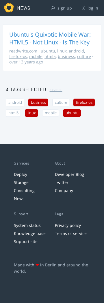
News (19, 198)
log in (92, 8)
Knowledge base (30, 233)
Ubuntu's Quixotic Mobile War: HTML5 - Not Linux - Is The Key (50, 38)
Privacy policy (68, 225)
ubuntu (48, 51)
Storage (21, 182)
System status (27, 225)
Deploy (20, 174)
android (76, 51)
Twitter (61, 182)
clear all (56, 89)
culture (84, 56)
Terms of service (71, 233)
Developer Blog (69, 174)
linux (62, 51)
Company (64, 190)
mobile (35, 56)
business (66, 56)
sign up (64, 8)
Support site (26, 241)
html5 (50, 56)
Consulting (24, 190)
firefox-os (18, 56)
